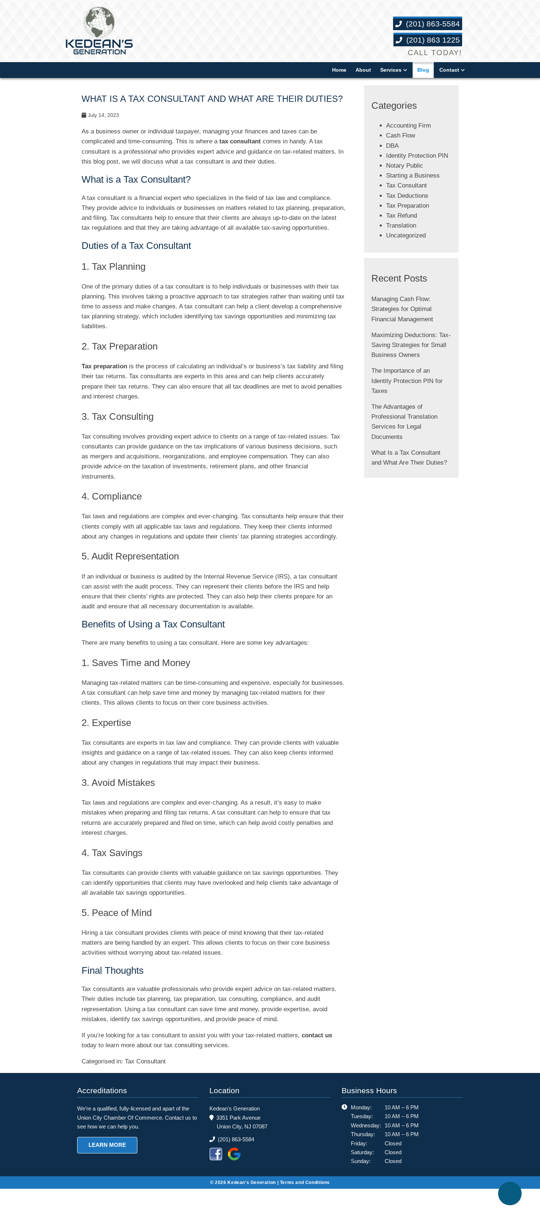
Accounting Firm (410, 125)
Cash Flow (400, 135)
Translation (403, 235)
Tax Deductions (409, 205)
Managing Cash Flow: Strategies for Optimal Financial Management (404, 319)
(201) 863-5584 (432, 24)
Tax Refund (403, 225)
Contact (448, 69)
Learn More (106, 1165)
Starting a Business (414, 185)
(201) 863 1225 (432, 40)
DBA (392, 146)
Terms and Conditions (309, 1202)
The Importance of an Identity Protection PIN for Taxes (409, 391)
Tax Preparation (409, 215)
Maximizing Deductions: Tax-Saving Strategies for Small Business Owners (407, 355)
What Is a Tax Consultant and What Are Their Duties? (212, 99)
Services (390, 69)
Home (337, 69)
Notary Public (406, 175)
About (362, 69)
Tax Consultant (148, 1081)
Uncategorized (407, 246)
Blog (422, 69)
